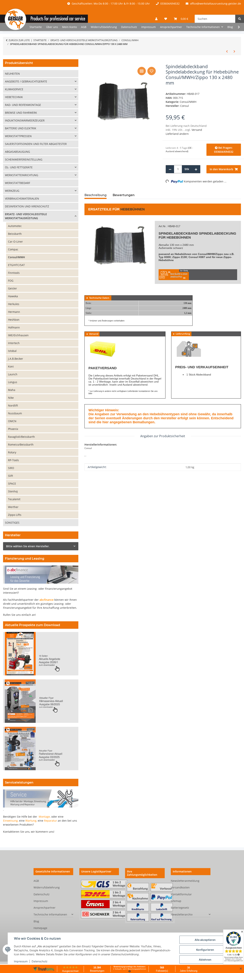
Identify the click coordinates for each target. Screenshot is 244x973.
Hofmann (14, 327)
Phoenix (13, 429)
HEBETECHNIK (14, 97)
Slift (10, 476)
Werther (13, 507)
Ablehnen (205, 959)
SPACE (12, 483)
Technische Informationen (50, 914)
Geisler (12, 288)
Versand (197, 130)
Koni (11, 366)
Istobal (12, 351)
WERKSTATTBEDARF (17, 183)
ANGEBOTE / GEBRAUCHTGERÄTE (26, 81)
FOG (10, 280)
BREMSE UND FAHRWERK (21, 112)
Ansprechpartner (171, 27)
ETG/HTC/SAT (16, 265)
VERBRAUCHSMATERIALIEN (22, 198)
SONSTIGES (12, 522)
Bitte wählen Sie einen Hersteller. (28, 546)
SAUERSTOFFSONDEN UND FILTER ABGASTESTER (36, 144)
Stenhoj (13, 491)
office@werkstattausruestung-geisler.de (215, 3)
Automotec (15, 226)
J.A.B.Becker (15, 358)
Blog (230, 27)
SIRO (11, 468)
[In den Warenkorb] (87, 62)
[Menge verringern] (170, 169)
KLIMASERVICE (14, 89)
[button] (156, 18)
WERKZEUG (12, 191)
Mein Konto (69, 27)
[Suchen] (239, 19)
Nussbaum (15, 413)
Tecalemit (14, 499)
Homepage (40, 928)
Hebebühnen (132, 209)
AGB (83, 27)
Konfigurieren (205, 949)
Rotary (12, 452)
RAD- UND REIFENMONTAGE (23, 105)
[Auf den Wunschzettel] (151, 71)
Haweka (13, 296)
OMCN (12, 421)
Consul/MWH (188, 102)
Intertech (14, 343)
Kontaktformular (181, 894)
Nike (11, 397)
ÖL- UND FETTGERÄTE (19, 167)
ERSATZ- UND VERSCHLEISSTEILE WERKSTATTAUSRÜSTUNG (26, 216)
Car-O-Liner (15, 241)
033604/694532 (170, 3)
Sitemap (176, 901)
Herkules (13, 304)
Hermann (14, 312)
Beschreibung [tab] (95, 195)
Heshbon (13, 319)
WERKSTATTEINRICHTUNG (21, 175)
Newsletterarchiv (182, 914)
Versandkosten (180, 887)
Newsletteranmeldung (185, 881)
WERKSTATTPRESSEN (18, 136)
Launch (12, 374)
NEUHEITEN (12, 73)
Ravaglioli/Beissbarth (21, 437)
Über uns (52, 27)
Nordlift (13, 405)
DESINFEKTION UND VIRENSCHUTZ (27, 206)
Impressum (21, 961)
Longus (12, 382)
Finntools (14, 273)
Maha (11, 390)
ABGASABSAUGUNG (17, 151)
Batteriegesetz (180, 907)
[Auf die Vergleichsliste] (141, 71)
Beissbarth (15, 234)
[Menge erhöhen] (196, 169)
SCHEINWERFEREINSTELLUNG (23, 159)
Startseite (36, 27)
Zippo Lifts (14, 515)
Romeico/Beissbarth (21, 444)
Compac (13, 249)
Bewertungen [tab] (124, 195)
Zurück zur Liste (19, 40)
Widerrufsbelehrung (104, 27)
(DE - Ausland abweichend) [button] (179, 149)
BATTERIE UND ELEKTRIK (20, 128)
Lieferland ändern (177, 134)
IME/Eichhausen (18, 335)
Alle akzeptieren (205, 939)
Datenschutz (39, 961)
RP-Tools (13, 460)
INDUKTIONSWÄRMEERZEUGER (25, 120)
